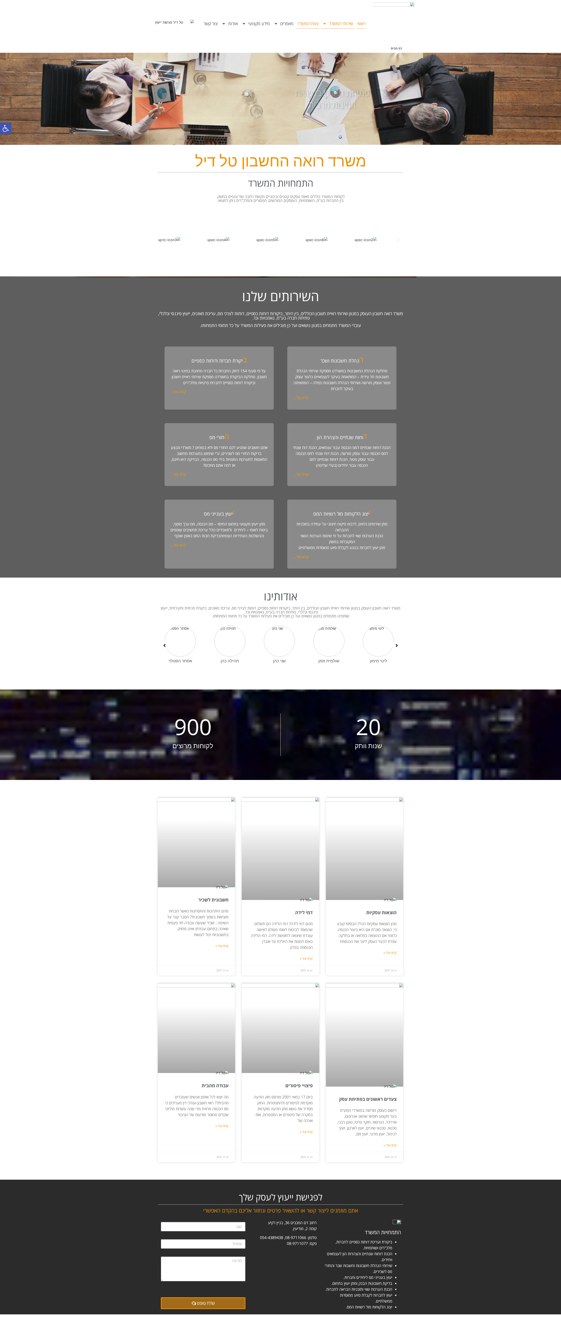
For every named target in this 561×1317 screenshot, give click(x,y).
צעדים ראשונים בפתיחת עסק (368, 1099)
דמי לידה (304, 912)
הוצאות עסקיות (381, 912)
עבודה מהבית (215, 1085)
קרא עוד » (390, 952)
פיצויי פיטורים (299, 1085)
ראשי (361, 24)
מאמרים (286, 24)
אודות (233, 24)
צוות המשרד (307, 24)
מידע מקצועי (259, 24)
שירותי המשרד (341, 24)
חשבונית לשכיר (213, 900)
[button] (5, 128)
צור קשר (211, 24)
